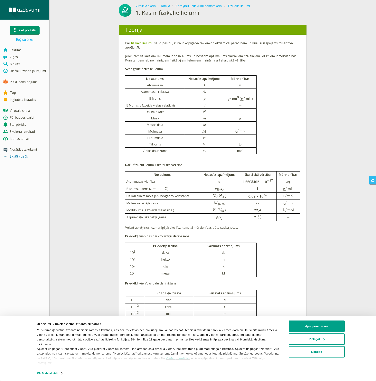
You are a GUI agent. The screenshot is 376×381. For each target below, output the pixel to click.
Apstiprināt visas (316, 326)
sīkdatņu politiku (178, 358)
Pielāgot (314, 339)
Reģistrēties (24, 40)
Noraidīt (316, 351)
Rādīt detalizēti (47, 373)
